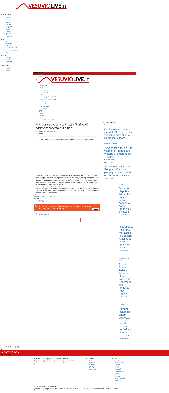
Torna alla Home (67, 220)
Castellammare (10, 28)
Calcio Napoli (42, 115)
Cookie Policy (93, 369)
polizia (41, 196)
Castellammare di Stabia (49, 99)
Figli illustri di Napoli (11, 47)
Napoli (8, 17)
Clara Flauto (123, 296)
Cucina (8, 70)
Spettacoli (9, 61)
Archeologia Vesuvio (11, 42)
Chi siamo (92, 361)
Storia (7, 52)
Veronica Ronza (110, 141)
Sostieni (41, 74)
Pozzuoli (8, 31)
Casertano (9, 36)
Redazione (92, 362)
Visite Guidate (10, 63)
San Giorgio (9, 24)
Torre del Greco (10, 19)
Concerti (8, 58)
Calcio (8, 68)
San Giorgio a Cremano (49, 96)
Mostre (8, 59)
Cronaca (55, 120)
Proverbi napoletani (11, 51)
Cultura (41, 110)
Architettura (9, 44)
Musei (8, 49)
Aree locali (42, 87)
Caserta (45, 108)
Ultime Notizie (48, 120)
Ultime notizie (43, 85)
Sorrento (8, 33)
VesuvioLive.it (39, 120)
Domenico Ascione (49, 131)
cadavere (37, 196)
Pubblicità (92, 368)
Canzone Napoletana (12, 45)
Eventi (41, 113)
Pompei (8, 29)
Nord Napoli (46, 106)
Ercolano (8, 21)
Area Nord (9, 26)
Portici (8, 22)
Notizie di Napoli (42, 202)
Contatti (41, 76)
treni (54, 196)
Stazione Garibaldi (48, 196)
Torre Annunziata (11, 35)
